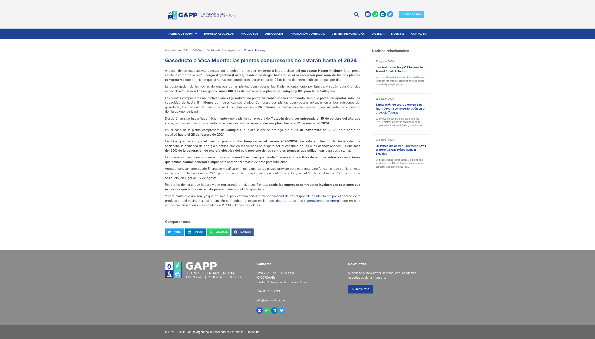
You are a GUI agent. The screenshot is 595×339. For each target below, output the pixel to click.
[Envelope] (368, 14)
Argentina (233, 50)
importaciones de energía (323, 200)
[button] (174, 231)
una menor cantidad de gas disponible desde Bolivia (293, 196)
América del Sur (216, 50)
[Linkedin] (383, 14)
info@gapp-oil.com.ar (271, 300)
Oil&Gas (197, 50)
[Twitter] (390, 14)
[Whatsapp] (375, 14)
